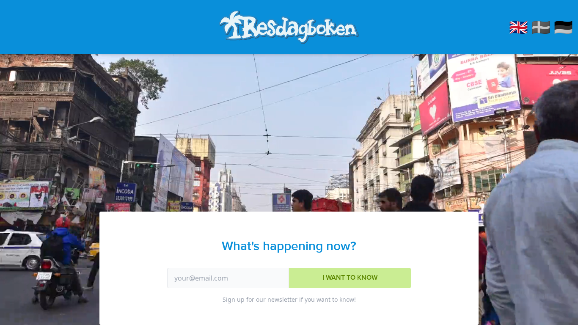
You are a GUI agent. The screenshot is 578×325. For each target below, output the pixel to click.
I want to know (349, 278)
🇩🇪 (563, 27)
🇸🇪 (540, 27)
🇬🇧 (518, 27)
